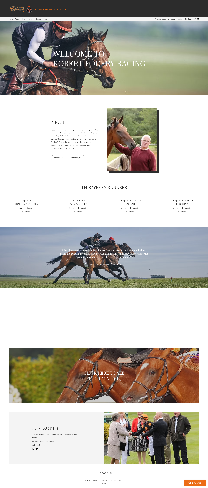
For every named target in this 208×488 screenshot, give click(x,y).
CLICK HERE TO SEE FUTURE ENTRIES (104, 376)
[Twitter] (198, 19)
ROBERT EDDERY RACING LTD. (52, 9)
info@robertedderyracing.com (164, 19)
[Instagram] (195, 19)
